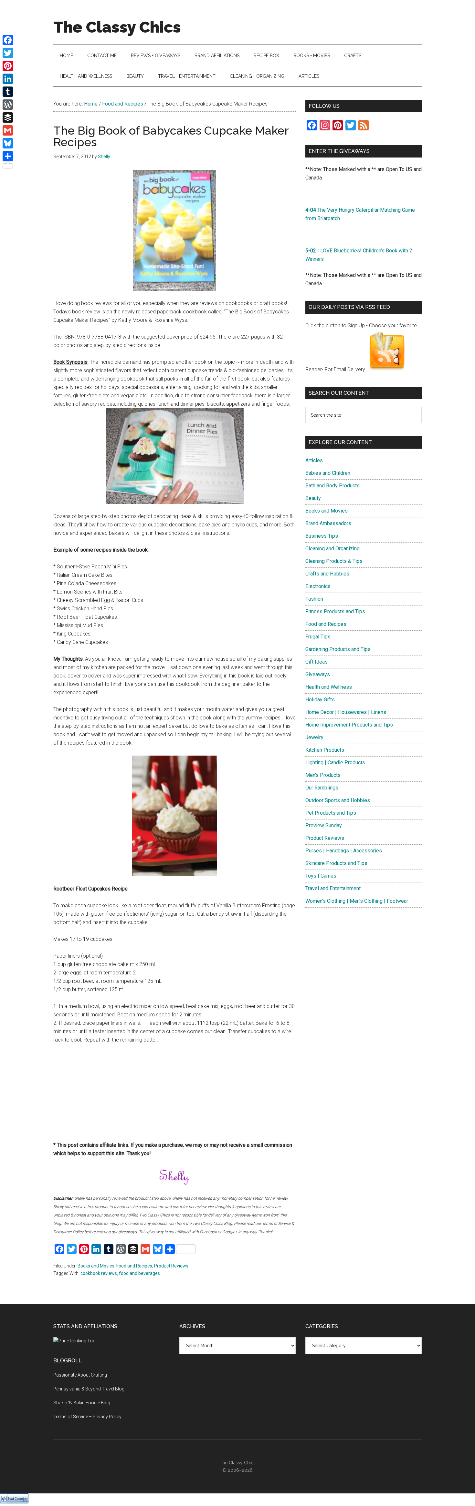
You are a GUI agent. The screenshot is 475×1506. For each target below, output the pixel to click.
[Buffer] (7, 117)
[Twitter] (7, 52)
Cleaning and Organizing (332, 548)
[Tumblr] (7, 91)
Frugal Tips (318, 637)
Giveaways (317, 674)
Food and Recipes (134, 1265)
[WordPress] (7, 104)
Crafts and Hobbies (327, 574)
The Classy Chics (117, 27)
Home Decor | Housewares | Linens (345, 712)
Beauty (313, 498)
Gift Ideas (316, 662)
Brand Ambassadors (328, 523)
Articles (314, 460)
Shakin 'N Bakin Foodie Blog (81, 1402)
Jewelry (314, 737)
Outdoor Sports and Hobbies (337, 800)
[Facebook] (7, 40)
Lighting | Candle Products (335, 762)
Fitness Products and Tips (335, 611)
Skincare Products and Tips (336, 863)
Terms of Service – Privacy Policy (87, 1416)
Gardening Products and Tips (338, 649)
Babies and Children (327, 473)
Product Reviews (171, 1265)
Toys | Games (320, 876)
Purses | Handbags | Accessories (343, 851)
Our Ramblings (321, 788)
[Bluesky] (7, 143)
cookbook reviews (98, 1273)
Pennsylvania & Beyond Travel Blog (88, 1388)
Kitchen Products (324, 750)
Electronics (318, 586)
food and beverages (139, 1273)
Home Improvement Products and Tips (349, 725)
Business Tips (321, 536)
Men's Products (323, 775)
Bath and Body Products (332, 486)
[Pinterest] (7, 65)
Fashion (314, 599)
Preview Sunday (323, 825)
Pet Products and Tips (330, 813)
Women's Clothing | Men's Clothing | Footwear (356, 901)
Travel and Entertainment (333, 888)
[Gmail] (7, 130)
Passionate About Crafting (80, 1375)
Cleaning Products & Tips (334, 561)
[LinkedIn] (7, 78)
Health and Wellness (328, 687)
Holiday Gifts (320, 700)
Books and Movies (96, 1265)
